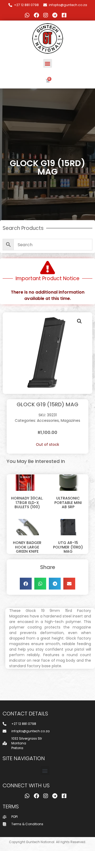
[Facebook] (36, 15)
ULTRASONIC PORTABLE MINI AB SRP (68, 503)
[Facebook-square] (64, 15)
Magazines (70, 420)
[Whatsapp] (27, 15)
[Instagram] (45, 15)
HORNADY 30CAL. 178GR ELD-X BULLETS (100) (27, 503)
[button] (47, 63)
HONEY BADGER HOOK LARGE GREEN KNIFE (27, 547)
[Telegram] (55, 15)
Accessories (48, 420)
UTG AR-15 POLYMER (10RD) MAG (68, 547)
